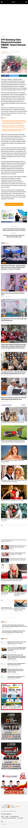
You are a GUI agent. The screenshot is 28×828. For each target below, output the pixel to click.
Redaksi (7, 816)
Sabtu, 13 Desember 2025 (13, 673)
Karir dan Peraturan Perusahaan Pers (9, 818)
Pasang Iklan (20, 818)
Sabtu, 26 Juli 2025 (12, 652)
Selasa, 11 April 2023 (12, 644)
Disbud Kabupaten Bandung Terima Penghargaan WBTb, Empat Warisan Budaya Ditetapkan (15, 670)
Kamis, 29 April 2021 (12, 679)
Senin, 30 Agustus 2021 (7, 628)
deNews (3, 36)
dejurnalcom (4, 51)
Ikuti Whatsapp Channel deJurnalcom (14, 204)
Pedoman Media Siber (14, 816)
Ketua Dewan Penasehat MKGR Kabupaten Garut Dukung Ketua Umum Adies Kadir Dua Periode (16, 649)
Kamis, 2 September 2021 (8, 634)
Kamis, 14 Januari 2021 (14, 51)
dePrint (2, 816)
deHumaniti (4, 341)
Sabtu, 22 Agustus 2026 (6, 270)
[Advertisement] (14, 20)
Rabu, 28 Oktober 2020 (12, 666)
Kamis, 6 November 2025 (13, 660)
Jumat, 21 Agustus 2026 (6, 375)
